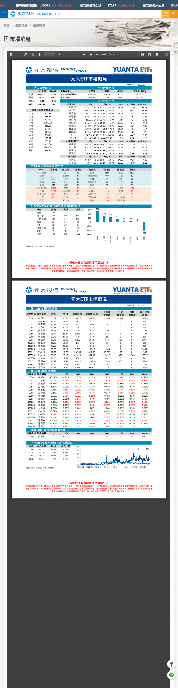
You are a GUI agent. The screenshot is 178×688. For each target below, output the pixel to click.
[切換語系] (166, 14)
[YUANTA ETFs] (48, 14)
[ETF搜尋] (174, 14)
